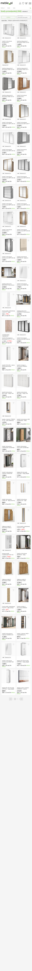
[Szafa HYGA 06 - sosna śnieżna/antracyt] (8, 354)
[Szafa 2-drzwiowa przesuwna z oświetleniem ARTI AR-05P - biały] (8, 218)
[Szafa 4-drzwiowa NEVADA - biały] (23, 542)
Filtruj (8, 17)
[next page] (21, 699)
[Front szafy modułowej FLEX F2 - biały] (8, 299)
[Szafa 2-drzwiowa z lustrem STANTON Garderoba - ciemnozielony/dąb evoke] (8, 461)
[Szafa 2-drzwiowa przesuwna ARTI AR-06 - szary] (8, 245)
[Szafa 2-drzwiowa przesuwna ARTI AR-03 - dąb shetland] (23, 192)
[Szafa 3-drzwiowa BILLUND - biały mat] (8, 381)
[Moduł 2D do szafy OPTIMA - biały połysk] (23, 461)
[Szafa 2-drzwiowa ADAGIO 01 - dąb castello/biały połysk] (23, 488)
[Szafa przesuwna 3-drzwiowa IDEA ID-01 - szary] (8, 84)
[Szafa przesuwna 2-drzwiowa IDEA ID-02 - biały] (23, 30)
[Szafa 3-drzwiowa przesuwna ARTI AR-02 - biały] (8, 138)
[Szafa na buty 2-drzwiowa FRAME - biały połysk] (23, 595)
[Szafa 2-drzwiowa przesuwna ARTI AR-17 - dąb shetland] (23, 111)
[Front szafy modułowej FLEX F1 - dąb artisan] (8, 595)
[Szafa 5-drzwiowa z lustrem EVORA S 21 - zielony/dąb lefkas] (8, 622)
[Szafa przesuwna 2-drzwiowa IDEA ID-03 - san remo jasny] (8, 57)
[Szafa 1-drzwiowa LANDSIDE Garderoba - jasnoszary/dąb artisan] (8, 435)
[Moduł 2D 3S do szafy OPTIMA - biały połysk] (23, 649)
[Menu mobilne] (30, 3)
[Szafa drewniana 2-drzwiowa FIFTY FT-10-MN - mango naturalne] (8, 327)
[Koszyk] (26, 3)
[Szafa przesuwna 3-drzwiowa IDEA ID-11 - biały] (23, 57)
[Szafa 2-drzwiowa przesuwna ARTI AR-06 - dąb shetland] (23, 218)
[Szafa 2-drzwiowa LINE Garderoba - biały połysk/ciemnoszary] (23, 408)
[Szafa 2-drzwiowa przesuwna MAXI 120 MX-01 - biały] (8, 649)
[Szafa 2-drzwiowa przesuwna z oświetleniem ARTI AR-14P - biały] (8, 30)
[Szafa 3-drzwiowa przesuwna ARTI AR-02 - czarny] (23, 327)
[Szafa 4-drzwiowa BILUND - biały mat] (23, 381)
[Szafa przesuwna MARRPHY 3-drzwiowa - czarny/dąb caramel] (23, 299)
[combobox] (24, 17)
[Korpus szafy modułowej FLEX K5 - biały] (8, 542)
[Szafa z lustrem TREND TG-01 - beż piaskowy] (8, 408)
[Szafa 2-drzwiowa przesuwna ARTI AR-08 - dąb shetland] (8, 165)
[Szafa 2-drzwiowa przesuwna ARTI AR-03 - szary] (8, 192)
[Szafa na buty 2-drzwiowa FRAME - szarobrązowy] (23, 354)
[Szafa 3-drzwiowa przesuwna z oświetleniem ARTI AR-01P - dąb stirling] (23, 84)
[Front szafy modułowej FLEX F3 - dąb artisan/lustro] (23, 515)
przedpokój (17, 20)
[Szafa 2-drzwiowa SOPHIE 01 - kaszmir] (23, 245)
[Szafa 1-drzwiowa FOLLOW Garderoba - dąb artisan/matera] (23, 435)
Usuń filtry (4, 20)
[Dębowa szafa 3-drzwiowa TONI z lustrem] (8, 515)
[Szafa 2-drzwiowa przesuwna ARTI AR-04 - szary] (8, 111)
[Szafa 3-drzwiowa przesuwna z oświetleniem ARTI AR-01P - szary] (23, 138)
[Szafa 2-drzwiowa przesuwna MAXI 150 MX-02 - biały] (23, 272)
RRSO (4, 47)
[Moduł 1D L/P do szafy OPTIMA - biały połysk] (8, 676)
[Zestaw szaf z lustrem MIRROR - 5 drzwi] (23, 676)
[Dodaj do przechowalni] (13, 24)
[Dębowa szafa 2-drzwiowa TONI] (8, 568)
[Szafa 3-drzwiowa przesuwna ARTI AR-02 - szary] (23, 165)
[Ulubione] (23, 3)
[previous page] (10, 699)
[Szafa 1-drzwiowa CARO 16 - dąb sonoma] (8, 488)
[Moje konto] (20, 3)
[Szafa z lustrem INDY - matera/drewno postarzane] (23, 622)
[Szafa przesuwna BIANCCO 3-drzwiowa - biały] (8, 272)
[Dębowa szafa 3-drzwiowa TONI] (23, 568)
